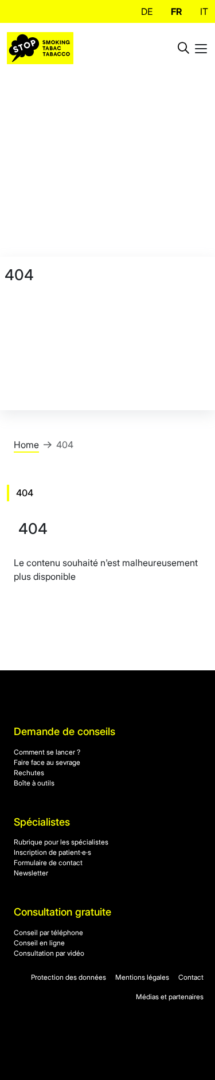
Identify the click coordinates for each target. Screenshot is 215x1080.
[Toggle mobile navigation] (201, 48)
